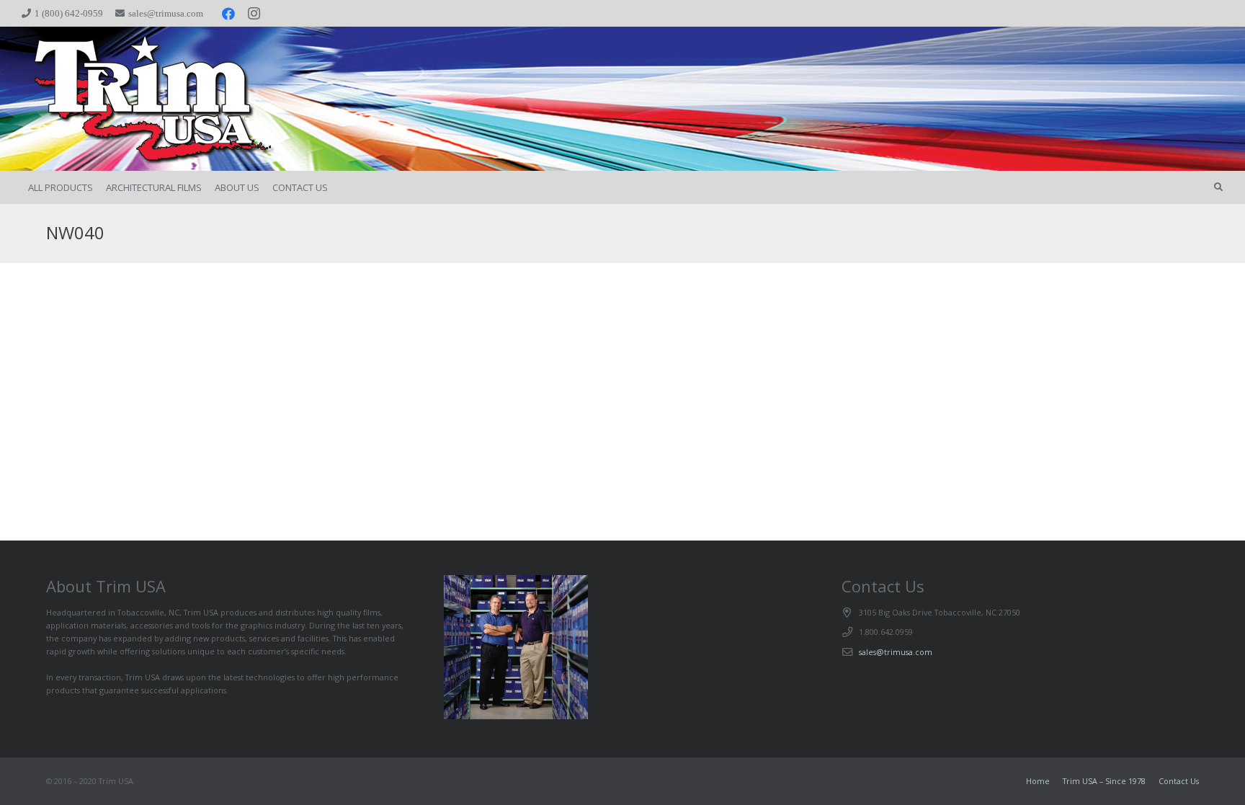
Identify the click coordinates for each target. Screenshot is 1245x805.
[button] (1218, 187)
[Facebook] (228, 14)
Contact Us (1179, 780)
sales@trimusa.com (895, 651)
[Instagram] (254, 14)
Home (1038, 780)
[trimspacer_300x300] (131, 99)
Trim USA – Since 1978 (1104, 780)
